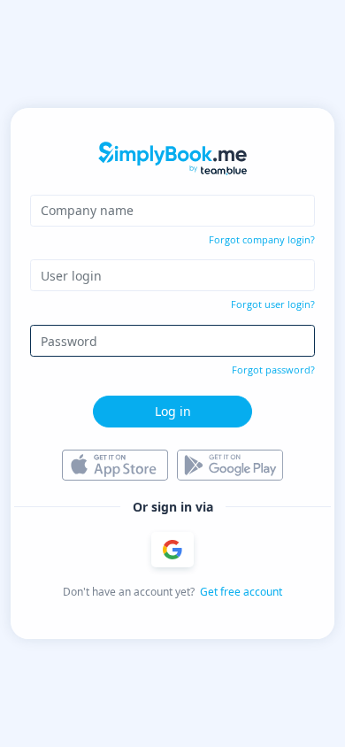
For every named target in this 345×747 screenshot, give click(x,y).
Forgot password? (273, 369)
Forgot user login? (273, 304)
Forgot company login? (262, 239)
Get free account (241, 591)
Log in (173, 411)
